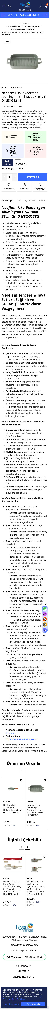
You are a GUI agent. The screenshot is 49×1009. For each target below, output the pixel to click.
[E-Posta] (45, 624)
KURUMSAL (22, 965)
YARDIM (22, 971)
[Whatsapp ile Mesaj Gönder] (45, 609)
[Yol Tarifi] (45, 614)
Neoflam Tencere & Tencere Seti (23, 29)
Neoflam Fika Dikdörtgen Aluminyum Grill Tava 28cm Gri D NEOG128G (35, 810)
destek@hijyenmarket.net (24, 950)
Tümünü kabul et (33, 1004)
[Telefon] (45, 630)
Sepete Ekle (33, 177)
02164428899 (17, 945)
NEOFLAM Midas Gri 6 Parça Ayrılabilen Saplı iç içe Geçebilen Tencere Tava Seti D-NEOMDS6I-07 (35, 887)
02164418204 (31, 945)
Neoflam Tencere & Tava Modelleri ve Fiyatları (23, 26)
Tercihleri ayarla (12, 1004)
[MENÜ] (4, 6)
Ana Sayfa (23, 23)
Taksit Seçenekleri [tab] (26, 200)
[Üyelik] (40, 6)
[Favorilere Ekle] (21, 780)
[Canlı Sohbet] (45, 619)
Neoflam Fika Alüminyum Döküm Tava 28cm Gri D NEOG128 (12, 809)
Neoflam (5, 88)
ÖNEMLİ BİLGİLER (22, 976)
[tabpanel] (24, 479)
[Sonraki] (27, 770)
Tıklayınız (10, 733)
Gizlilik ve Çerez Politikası (14, 999)
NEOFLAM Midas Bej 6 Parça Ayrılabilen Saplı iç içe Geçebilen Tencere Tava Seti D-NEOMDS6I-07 (12, 887)
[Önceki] (21, 770)
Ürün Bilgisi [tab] (7, 200)
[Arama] (9, 6)
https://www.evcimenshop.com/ (21, 739)
